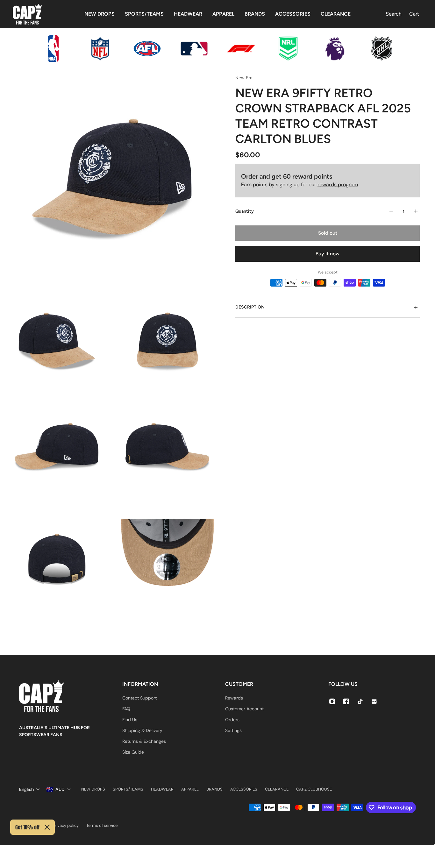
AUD (60, 789)
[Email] (374, 701)
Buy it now (327, 254)
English (26, 789)
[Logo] (27, 14)
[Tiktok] (360, 701)
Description (250, 307)
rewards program (337, 184)
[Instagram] (332, 701)
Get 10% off (27, 827)
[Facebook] (346, 701)
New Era (244, 78)
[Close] (47, 827)
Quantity (244, 211)
